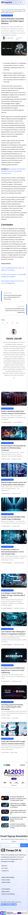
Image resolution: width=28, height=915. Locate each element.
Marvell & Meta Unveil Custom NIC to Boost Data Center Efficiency (14, 483)
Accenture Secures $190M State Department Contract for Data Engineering (14, 310)
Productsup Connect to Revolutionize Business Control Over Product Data (12, 551)
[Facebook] (2, 904)
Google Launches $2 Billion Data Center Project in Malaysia (13, 518)
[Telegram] (10, 904)
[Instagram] (13, 904)
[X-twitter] (5, 904)
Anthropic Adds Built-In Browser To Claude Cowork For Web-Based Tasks (18, 798)
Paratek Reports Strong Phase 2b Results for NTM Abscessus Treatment (13, 448)
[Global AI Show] (14, 774)
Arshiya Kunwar (7, 422)
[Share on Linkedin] (17, 323)
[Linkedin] (7, 904)
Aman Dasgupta (7, 563)
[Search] (24, 2)
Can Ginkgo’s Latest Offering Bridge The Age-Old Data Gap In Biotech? (13, 595)
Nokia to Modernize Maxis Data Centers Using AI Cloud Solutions (13, 412)
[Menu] (20, 2)
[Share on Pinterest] (12, 323)
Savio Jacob (10, 38)
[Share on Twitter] (7, 323)
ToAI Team (6, 752)
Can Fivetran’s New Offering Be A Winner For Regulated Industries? (13, 633)
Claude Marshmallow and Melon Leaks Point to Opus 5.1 (18, 812)
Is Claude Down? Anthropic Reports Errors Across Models (18, 819)
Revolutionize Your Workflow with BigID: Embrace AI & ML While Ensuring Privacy (13, 171)
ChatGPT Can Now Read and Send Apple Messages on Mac (18, 825)
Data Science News (20, 9)
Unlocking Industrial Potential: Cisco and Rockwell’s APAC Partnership (13, 297)
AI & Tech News (10, 9)
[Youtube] (15, 904)
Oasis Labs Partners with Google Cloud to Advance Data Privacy (13, 742)
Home (2, 9)
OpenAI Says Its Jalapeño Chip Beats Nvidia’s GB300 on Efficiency (18, 805)
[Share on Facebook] (3, 323)
